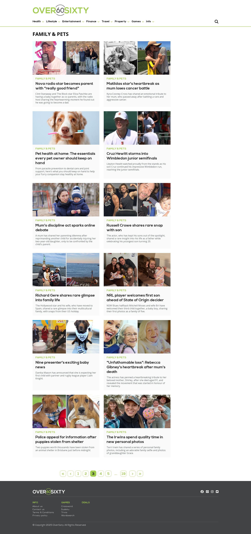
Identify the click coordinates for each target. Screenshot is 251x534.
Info (148, 21)
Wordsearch (68, 516)
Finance (91, 21)
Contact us (39, 509)
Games (136, 21)
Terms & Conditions (43, 512)
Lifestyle (51, 21)
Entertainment (71, 21)
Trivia (64, 512)
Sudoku (65, 509)
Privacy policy (40, 516)
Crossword (67, 506)
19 (124, 474)
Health (37, 21)
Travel (105, 21)
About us (38, 506)
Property (120, 21)
